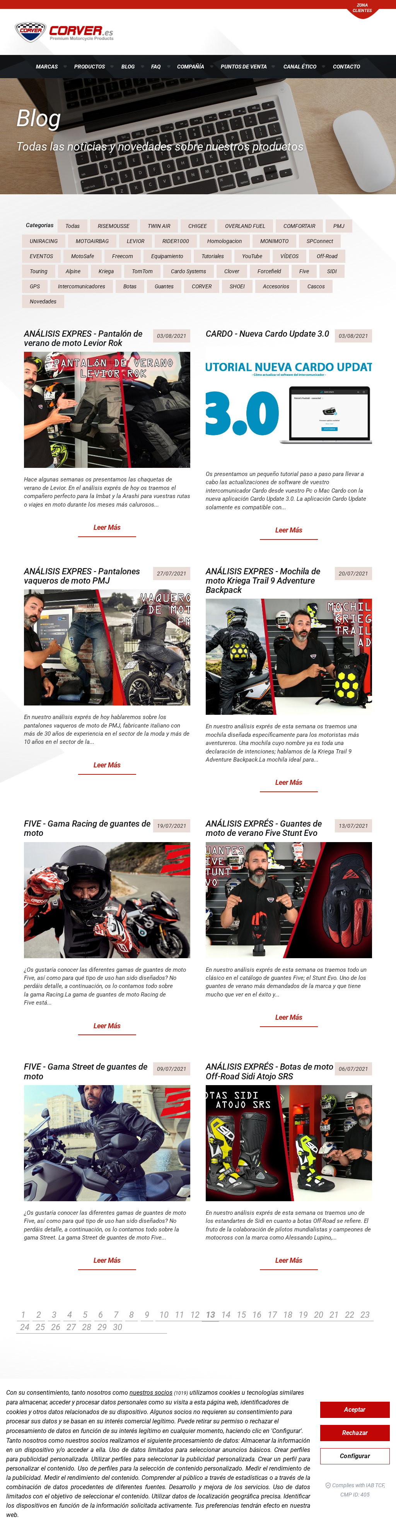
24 (24, 1327)
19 (303, 1315)
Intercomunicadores (81, 286)
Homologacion (224, 241)
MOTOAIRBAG (92, 241)
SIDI (332, 271)
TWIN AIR (159, 226)
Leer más (107, 527)
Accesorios (276, 286)
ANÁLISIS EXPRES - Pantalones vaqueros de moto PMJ (82, 576)
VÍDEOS (289, 256)
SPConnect (320, 241)
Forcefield (269, 271)
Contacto (346, 66)
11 (179, 1315)
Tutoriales (212, 256)
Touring (39, 271)
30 (117, 1327)
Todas (72, 226)
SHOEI (237, 286)
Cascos (316, 286)
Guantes (164, 286)
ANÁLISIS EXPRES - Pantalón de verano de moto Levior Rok (83, 338)
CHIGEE (197, 226)
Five (304, 271)
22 (349, 1315)
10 (164, 1315)
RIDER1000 (175, 241)
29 (102, 1327)
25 (40, 1327)
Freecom (122, 256)
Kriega (106, 271)
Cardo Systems (188, 271)
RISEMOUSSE (114, 226)
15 (241, 1315)
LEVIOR (135, 241)
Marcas (47, 66)
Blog (128, 66)
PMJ (339, 226)
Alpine (73, 271)
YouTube (252, 256)
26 (55, 1327)
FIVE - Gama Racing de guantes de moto (87, 828)
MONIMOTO (274, 241)
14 (225, 1315)
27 (71, 1327)
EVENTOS (41, 256)
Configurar (355, 1456)
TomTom (142, 271)
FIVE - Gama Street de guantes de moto (85, 1071)
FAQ (155, 66)
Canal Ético (299, 66)
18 (287, 1315)
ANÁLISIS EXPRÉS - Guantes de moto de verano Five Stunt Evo (264, 828)
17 (272, 1315)
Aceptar (354, 1409)
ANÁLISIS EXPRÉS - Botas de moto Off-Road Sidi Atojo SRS (269, 1071)
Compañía (190, 66)
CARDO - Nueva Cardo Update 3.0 (267, 334)
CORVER (202, 286)
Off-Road (327, 256)
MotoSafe (82, 256)
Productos (89, 66)
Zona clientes (362, 8)
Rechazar (355, 1433)
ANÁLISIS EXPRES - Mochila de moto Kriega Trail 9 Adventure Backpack (263, 581)
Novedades (43, 301)
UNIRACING (44, 241)
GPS (35, 286)
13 (210, 1315)
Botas (130, 286)
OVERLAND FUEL (245, 226)
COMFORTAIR (299, 226)
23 (365, 1315)
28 (86, 1327)
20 (318, 1315)
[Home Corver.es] (64, 31)
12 (195, 1315)
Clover (231, 271)
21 (334, 1315)
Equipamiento (167, 256)
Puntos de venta (244, 66)
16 (256, 1315)
